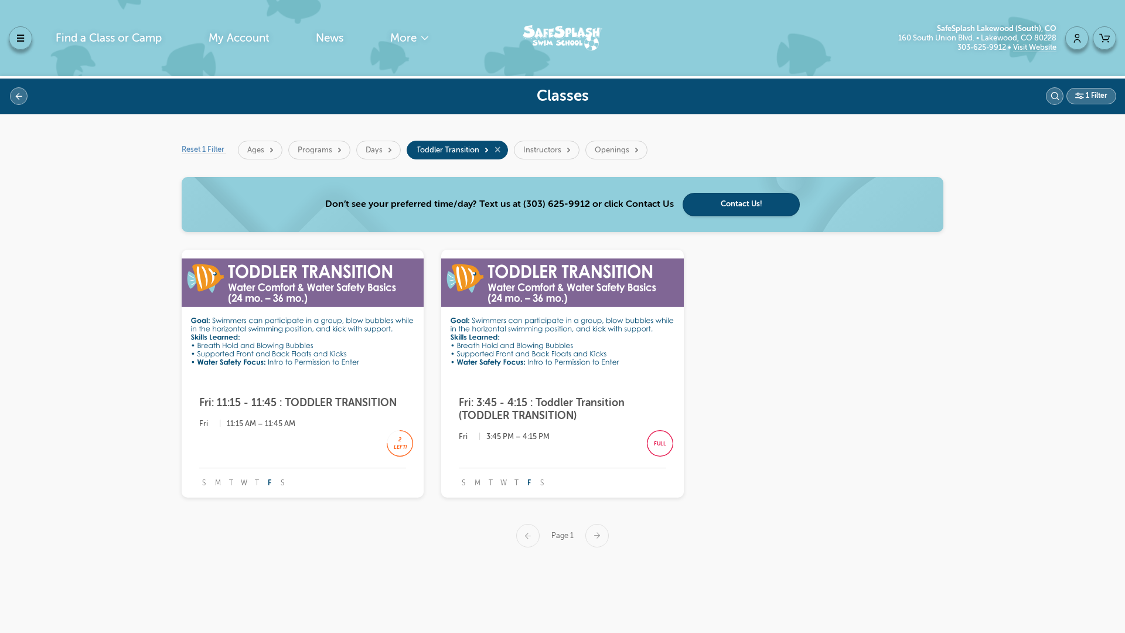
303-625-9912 (982, 47)
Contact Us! (741, 203)
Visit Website (1034, 47)
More (405, 38)
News (329, 38)
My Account (239, 38)
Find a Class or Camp (109, 38)
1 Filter (1095, 95)
